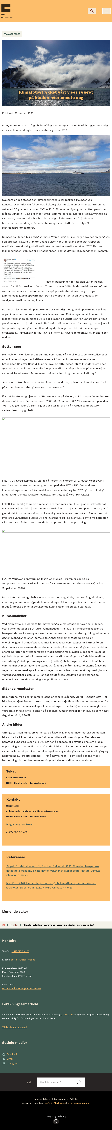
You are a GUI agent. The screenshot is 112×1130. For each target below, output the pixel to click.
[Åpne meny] (106, 11)
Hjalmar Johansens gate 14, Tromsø (21, 988)
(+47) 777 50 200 (20, 951)
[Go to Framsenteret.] (3, 925)
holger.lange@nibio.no (19, 824)
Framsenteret (12, 34)
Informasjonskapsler (79, 1103)
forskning (68, 1014)
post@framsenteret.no (23, 959)
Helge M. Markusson (55, 1103)
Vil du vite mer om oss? (14, 1027)
